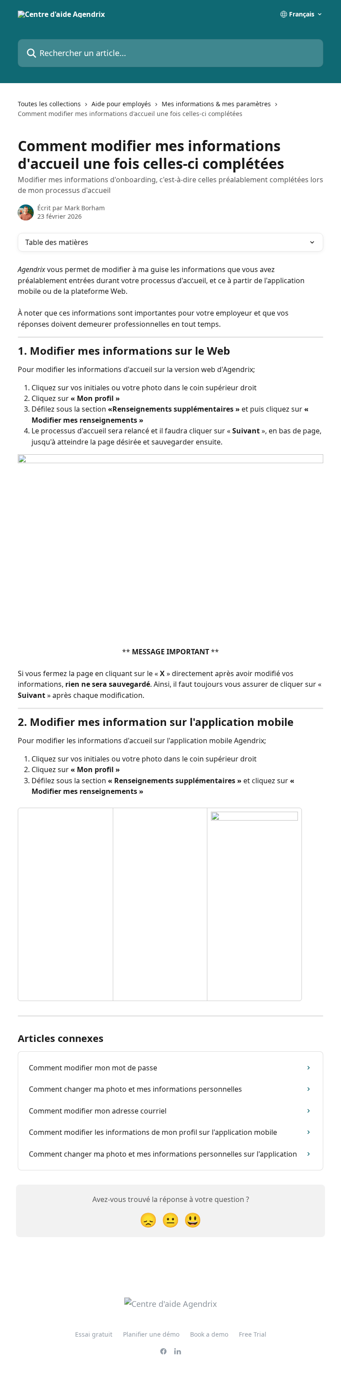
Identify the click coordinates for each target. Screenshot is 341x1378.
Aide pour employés (121, 104)
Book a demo (209, 1334)
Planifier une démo (151, 1334)
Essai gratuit (93, 1334)
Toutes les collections (49, 104)
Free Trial (252, 1334)
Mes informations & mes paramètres (216, 104)
